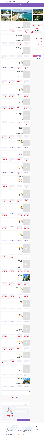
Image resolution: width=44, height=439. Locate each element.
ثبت (32, 32)
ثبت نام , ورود (8, 1)
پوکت (17, 4)
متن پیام (28, 411)
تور (22, 4)
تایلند (20, 4)
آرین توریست (26, 4)
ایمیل (29, 407)
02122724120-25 (14, 1)
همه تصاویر (3, 19)
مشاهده (38, 11)
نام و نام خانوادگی (27, 404)
